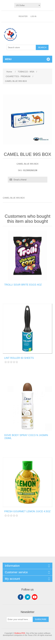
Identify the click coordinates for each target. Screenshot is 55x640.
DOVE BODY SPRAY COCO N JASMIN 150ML (26, 437)
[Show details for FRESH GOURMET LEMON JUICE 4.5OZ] (27, 482)
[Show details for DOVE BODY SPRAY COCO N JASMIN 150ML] (27, 406)
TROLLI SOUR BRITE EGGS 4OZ (23, 284)
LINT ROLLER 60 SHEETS (19, 358)
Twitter (27, 597)
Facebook (20, 597)
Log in (33, 16)
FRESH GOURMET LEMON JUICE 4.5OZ (27, 511)
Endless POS (20, 633)
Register (23, 16)
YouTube (34, 597)
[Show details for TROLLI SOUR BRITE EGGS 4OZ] (27, 255)
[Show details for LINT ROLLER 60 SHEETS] (27, 329)
